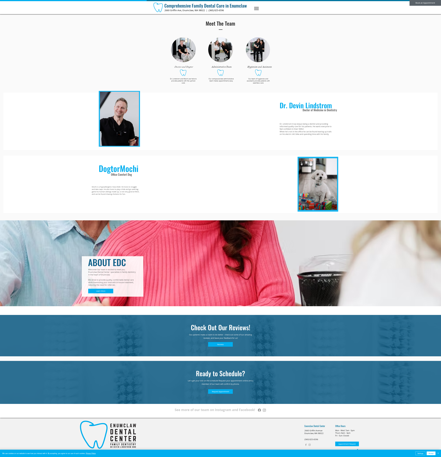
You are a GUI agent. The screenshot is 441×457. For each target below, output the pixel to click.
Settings (420, 453)
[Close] (438, 453)
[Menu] (256, 8)
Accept (431, 453)
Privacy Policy (91, 453)
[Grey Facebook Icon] (305, 444)
